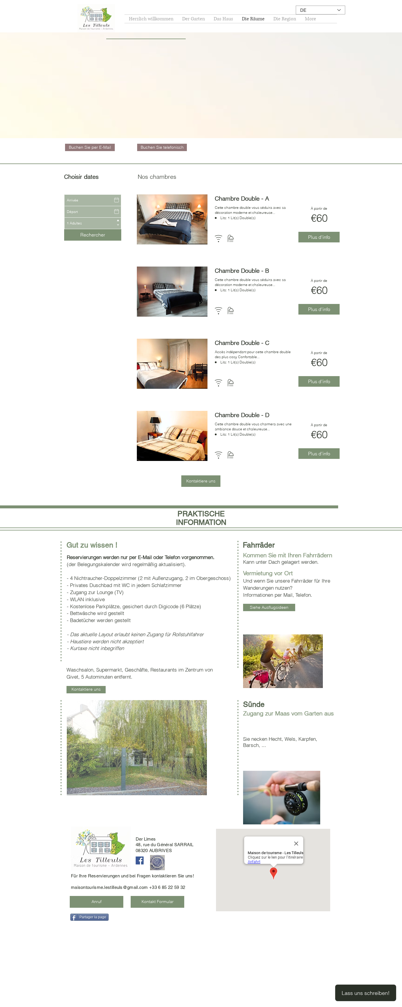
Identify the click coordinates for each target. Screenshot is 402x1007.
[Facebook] (140, 860)
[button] (137, 747)
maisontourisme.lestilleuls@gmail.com (109, 887)
